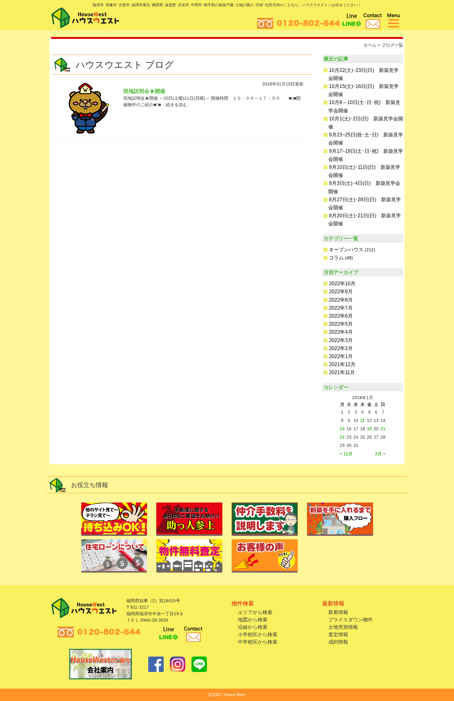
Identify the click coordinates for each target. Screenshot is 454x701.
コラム (336, 257)
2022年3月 (341, 340)
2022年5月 (341, 324)
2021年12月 (342, 364)
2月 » (380, 453)
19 (369, 428)
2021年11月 (342, 372)
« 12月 (346, 453)
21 (382, 428)
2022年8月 (341, 300)
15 (342, 428)
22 (342, 437)
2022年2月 (341, 348)
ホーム (370, 45)
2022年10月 (342, 283)
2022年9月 (341, 291)
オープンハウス (346, 249)
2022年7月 (341, 308)
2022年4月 (341, 332)
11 (362, 420)
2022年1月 (341, 356)
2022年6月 (341, 316)
